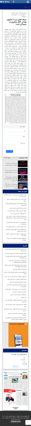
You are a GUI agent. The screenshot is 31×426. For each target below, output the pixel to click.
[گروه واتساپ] (9, 1)
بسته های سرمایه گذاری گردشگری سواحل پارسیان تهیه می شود (15, 250)
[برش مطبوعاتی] (22, 16)
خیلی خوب (23, 360)
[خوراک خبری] (3, 1)
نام (24, 131)
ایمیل (24, 136)
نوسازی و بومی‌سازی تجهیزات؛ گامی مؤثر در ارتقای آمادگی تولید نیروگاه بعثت (15, 266)
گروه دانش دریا (21, 15)
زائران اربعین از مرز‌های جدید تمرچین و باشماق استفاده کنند (16, 234)
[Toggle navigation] (28, 1)
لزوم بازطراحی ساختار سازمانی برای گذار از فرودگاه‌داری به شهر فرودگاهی (17, 261)
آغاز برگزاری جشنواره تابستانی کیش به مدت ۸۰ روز (15, 276)
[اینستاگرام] (7, 1)
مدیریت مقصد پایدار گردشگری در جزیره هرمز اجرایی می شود (15, 309)
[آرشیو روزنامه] (1, 1)
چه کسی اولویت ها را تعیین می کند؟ (18, 213)
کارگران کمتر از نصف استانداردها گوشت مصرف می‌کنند (16, 200)
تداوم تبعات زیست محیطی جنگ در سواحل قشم (16, 289)
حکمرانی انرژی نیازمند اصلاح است (19, 292)
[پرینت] (24, 16)
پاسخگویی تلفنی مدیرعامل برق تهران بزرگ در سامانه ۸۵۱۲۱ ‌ (15, 273)
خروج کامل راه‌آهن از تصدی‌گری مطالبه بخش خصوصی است (16, 285)
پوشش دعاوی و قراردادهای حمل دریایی (18, 282)
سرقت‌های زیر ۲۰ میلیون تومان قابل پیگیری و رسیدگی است (16, 223)
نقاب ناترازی (23, 297)
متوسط (23, 364)
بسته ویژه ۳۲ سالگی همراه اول (19, 269)
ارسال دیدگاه (9, 151)
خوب (24, 362)
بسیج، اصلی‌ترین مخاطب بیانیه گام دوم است (16, 211)
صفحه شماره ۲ (14, 15)
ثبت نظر (15, 366)
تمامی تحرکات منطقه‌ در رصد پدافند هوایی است (16, 227)
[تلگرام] (5, 1)
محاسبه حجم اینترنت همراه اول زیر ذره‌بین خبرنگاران (17, 314)
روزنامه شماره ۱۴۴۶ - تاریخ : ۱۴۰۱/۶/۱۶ (19, 13)
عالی (24, 357)
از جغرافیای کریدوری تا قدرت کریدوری (18, 294)
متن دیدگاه (22, 143)
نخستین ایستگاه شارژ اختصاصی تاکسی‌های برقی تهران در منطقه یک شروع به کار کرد (16, 318)
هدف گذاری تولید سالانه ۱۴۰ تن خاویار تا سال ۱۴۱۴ (15, 253)
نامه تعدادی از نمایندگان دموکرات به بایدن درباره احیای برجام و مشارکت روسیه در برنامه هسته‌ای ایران (16, 217)
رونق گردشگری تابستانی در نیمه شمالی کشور (16, 279)
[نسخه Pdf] (25, 16)
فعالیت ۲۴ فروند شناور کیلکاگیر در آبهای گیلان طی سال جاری (15, 301)
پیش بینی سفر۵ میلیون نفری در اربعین (18, 208)
